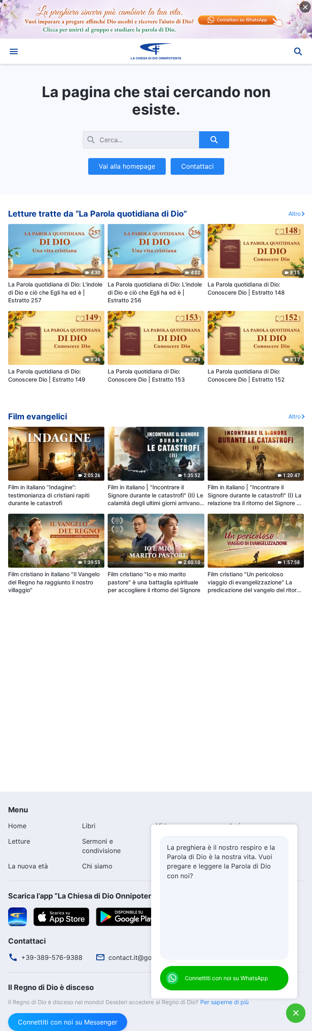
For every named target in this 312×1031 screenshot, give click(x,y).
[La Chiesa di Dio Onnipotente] (156, 51)
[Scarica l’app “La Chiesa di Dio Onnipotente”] (17, 916)
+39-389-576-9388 (51, 957)
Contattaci (197, 166)
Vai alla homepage (127, 166)
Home (17, 826)
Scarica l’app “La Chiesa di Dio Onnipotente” (85, 896)
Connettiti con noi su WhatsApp (226, 978)
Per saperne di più (224, 1001)
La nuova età (28, 866)
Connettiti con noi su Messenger (67, 1022)
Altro (294, 213)
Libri (88, 826)
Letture (19, 841)
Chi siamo (97, 866)
